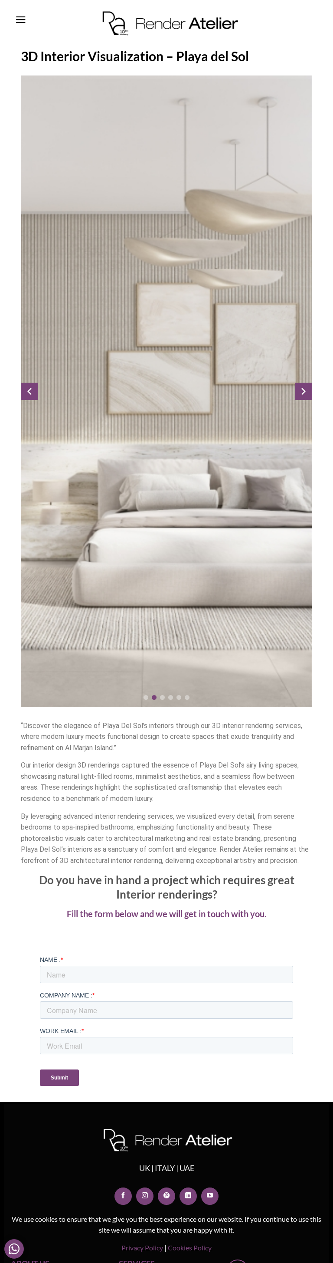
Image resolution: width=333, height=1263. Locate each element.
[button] (146, 697)
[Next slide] (303, 391)
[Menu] (21, 19)
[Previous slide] (29, 391)
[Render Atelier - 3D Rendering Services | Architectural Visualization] (136, 23)
